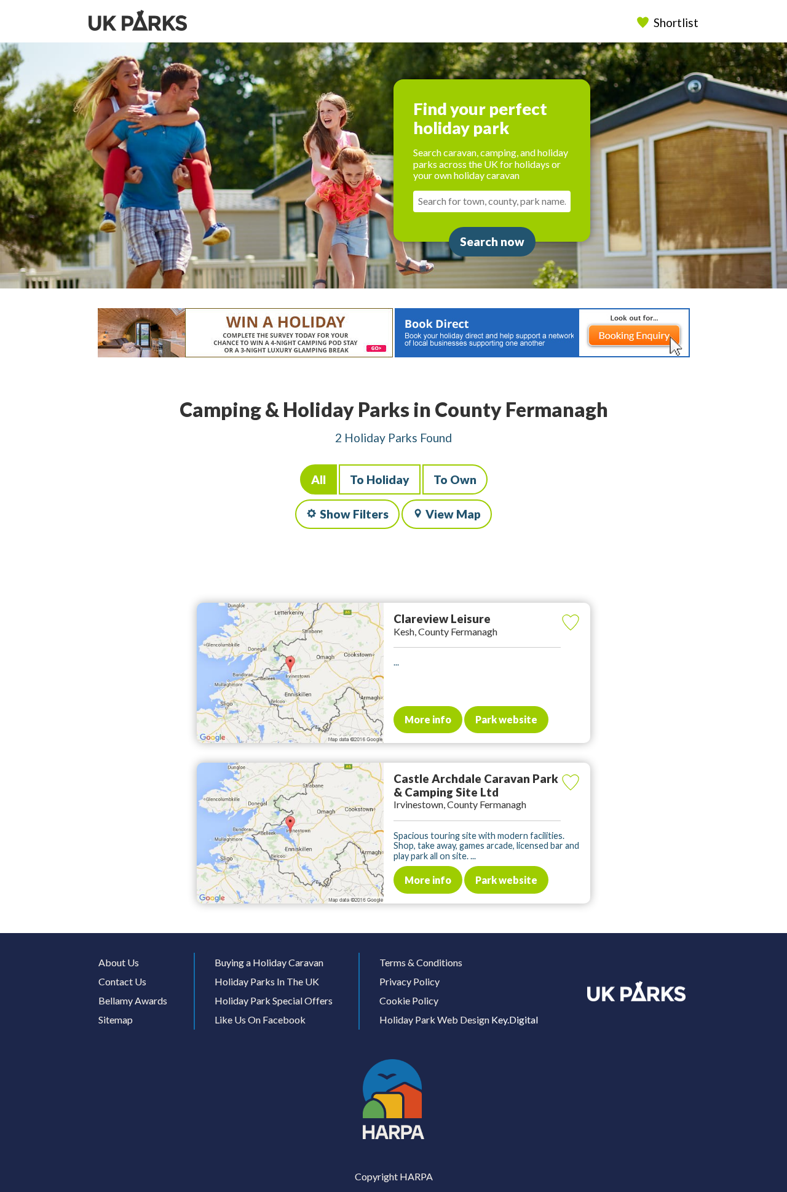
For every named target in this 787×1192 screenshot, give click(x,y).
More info (428, 719)
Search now (492, 241)
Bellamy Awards (132, 1000)
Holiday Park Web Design (434, 1019)
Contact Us (122, 981)
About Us (118, 962)
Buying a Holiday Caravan (269, 962)
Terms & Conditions (420, 962)
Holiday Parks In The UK (267, 981)
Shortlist (676, 22)
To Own (455, 479)
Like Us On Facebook (260, 1019)
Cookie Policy (408, 1000)
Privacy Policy (409, 981)
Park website (506, 719)
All (318, 479)
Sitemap (115, 1019)
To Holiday (379, 479)
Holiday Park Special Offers (274, 1000)
